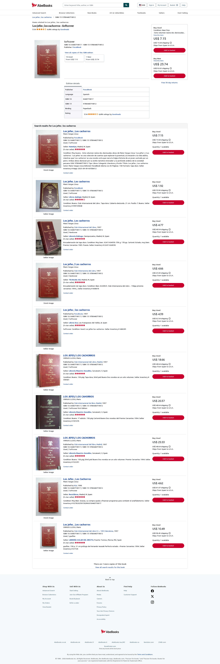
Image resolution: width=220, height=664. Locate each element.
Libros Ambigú (75, 197)
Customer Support (130, 595)
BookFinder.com (110, 647)
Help (183, 5)
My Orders (46, 603)
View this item (158, 35)
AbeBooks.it (102, 642)
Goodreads (64, 29)
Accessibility (101, 619)
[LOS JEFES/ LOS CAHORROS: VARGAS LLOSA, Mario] (48, 428)
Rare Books (92, 13)
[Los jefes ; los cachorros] (48, 346)
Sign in (151, 5)
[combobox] (93, 5)
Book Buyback (75, 599)
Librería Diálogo (76, 236)
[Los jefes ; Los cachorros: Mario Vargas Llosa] (48, 167)
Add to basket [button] (169, 50)
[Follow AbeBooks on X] (152, 596)
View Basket (47, 607)
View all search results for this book (110, 567)
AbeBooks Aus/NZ (118, 642)
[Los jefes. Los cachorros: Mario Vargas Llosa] (48, 211)
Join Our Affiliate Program (79, 595)
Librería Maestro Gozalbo (80, 371)
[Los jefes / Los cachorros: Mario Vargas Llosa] (48, 300)
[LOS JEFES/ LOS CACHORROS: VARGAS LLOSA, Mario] (48, 387)
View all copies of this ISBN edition (79, 52)
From (72, 58)
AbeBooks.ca (134, 642)
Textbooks (141, 13)
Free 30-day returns (169, 82)
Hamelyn (73, 146)
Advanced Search (39, 13)
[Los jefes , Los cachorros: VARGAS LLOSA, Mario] (48, 548)
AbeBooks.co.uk (60, 642)
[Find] (126, 5)
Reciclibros (73, 494)
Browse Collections (66, 13)
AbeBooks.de (75, 642)
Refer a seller (74, 603)
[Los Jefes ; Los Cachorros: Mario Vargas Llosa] (48, 515)
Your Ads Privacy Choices (105, 611)
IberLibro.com (149, 642)
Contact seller (68, 173)
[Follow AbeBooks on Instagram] (152, 602)
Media (99, 595)
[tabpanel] (106, 102)
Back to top (110, 579)
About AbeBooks (103, 590)
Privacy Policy (101, 607)
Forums (99, 603)
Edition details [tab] (73, 83)
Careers (99, 599)
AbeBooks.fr (89, 642)
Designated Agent (103, 615)
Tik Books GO (75, 280)
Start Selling (183, 13)
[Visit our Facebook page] (152, 591)
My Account (162, 5)
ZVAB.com (162, 642)
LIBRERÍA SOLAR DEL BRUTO (81, 540)
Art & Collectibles (117, 13)
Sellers (161, 13)
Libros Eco (73, 323)
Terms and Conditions (145, 654)
